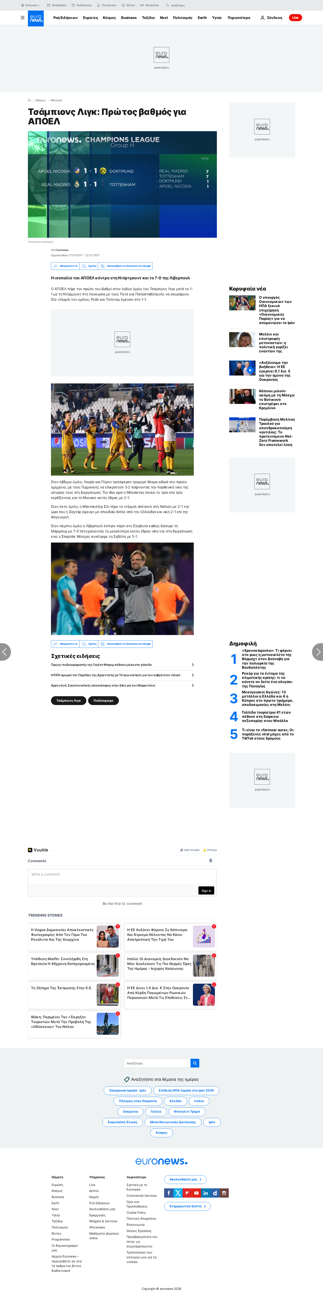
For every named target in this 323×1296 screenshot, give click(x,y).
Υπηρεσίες (97, 1177)
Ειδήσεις (40, 100)
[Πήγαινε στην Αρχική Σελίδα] (36, 18)
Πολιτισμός (182, 17)
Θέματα (57, 1177)
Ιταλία (199, 1101)
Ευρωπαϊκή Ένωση (122, 1122)
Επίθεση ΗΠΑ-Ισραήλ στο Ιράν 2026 (186, 1090)
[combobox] (189, 5)
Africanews (97, 1227)
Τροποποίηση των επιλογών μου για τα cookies (141, 1257)
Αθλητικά (56, 100)
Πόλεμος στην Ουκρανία (138, 1101)
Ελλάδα (175, 1101)
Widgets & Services (103, 1221)
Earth (202, 17)
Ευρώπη (90, 17)
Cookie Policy (136, 1212)
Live (295, 17)
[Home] (29, 100)
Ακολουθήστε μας (102, 1209)
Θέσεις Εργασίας (139, 1230)
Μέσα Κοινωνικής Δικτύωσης (173, 1122)
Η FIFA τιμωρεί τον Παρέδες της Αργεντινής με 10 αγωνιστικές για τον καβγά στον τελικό (115, 675)
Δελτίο (94, 1191)
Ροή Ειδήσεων (65, 17)
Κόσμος (109, 17)
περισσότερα (136, 1177)
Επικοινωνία (136, 1224)
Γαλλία (156, 1111)
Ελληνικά (31, 5)
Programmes (61, 1239)
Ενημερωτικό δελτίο (186, 1206)
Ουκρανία (130, 1111)
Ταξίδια (148, 17)
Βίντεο (56, 1233)
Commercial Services (142, 1195)
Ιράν (212, 1122)
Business (128, 17)
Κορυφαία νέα (247, 288)
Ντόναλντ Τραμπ (187, 1111)
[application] (122, 184)
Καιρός (94, 1197)
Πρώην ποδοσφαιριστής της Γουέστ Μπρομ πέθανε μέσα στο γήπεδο (101, 664)
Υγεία (216, 17)
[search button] (167, 5)
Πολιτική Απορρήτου (141, 1218)
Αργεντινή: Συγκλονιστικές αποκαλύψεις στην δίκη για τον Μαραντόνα (103, 685)
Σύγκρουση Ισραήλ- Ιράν (127, 1090)
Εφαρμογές (97, 1215)
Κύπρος (161, 1132)
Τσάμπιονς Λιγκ (68, 700)
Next (164, 17)
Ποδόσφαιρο (103, 700)
